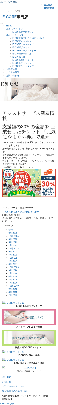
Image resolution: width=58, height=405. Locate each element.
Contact (50, 7)
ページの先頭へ (7, 403)
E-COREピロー (19, 56)
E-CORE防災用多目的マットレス (28, 38)
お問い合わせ (12, 75)
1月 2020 (13, 282)
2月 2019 (13, 295)
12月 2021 (14, 257)
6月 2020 (13, 276)
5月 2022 (13, 254)
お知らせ (6, 381)
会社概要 (6, 376)
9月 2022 (13, 251)
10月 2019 (14, 285)
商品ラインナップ (15, 34)
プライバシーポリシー (13, 386)
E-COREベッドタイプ (23, 44)
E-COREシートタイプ (23, 66)
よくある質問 (12, 72)
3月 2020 (13, 279)
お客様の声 (11, 69)
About (49, 4)
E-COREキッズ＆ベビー (24, 50)
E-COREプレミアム (22, 47)
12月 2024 (14, 235)
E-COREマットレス (22, 41)
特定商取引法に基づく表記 (15, 390)
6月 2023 (13, 239)
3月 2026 (13, 232)
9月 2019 (13, 288)
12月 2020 (14, 267)
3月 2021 (13, 263)
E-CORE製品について (23, 31)
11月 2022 (14, 248)
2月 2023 (13, 245)
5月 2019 (13, 291)
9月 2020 (13, 270)
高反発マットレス (15, 28)
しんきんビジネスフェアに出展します (20, 211)
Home (9, 25)
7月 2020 (13, 273)
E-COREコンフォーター (24, 59)
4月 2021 (13, 260)
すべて (12, 229)
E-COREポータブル (22, 53)
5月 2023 (13, 242)
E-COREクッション (22, 62)
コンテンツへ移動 (8, 1)
